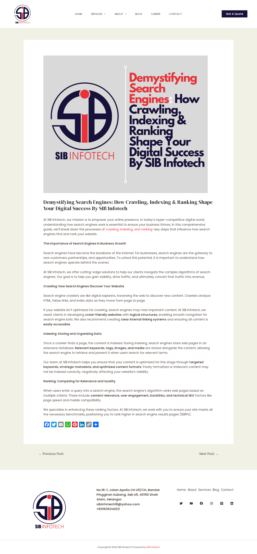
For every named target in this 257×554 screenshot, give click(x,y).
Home (78, 14)
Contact (175, 14)
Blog (138, 14)
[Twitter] (181, 503)
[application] (104, 13)
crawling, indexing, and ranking (129, 229)
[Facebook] (201, 503)
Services (96, 14)
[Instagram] (211, 503)
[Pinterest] (221, 503)
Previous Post (51, 454)
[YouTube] (191, 503)
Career (155, 14)
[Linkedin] (231, 503)
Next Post (208, 454)
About (119, 14)
